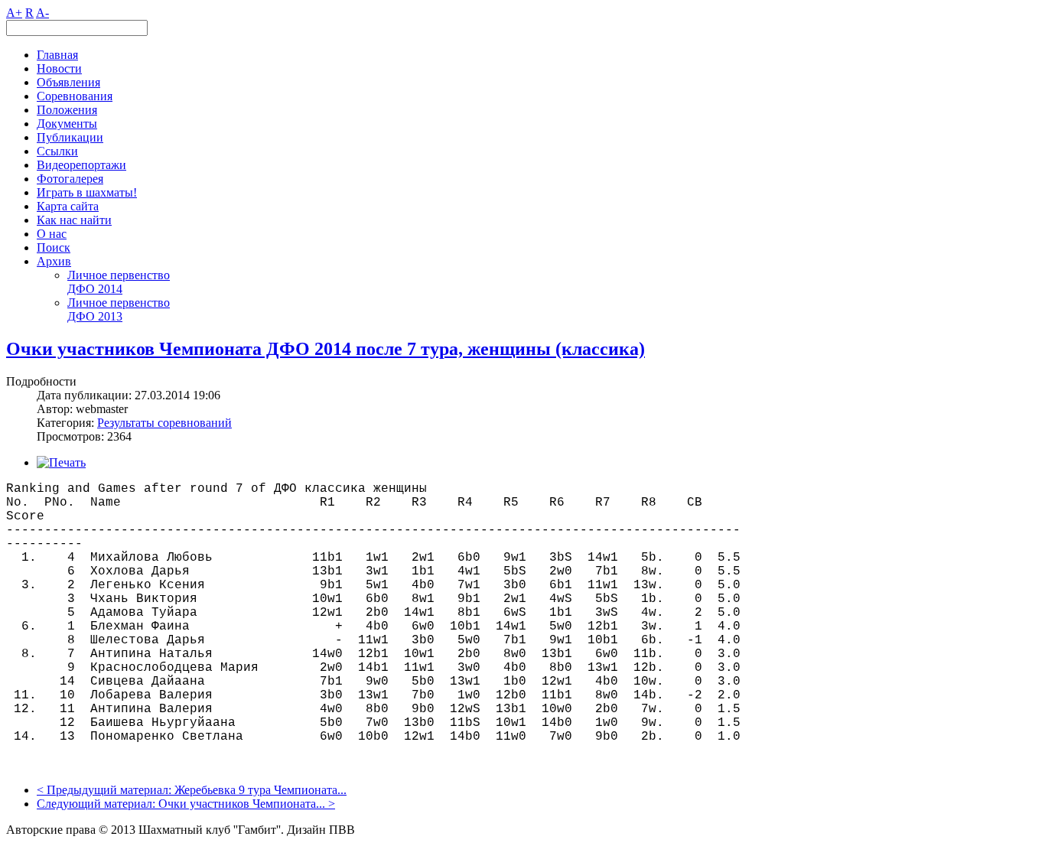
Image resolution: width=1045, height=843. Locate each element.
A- (42, 12)
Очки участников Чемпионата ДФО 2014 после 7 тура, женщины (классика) (325, 349)
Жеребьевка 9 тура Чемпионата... (260, 789)
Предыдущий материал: (110, 789)
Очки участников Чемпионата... (241, 803)
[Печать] (61, 462)
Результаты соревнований (164, 422)
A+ (14, 12)
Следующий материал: (97, 803)
